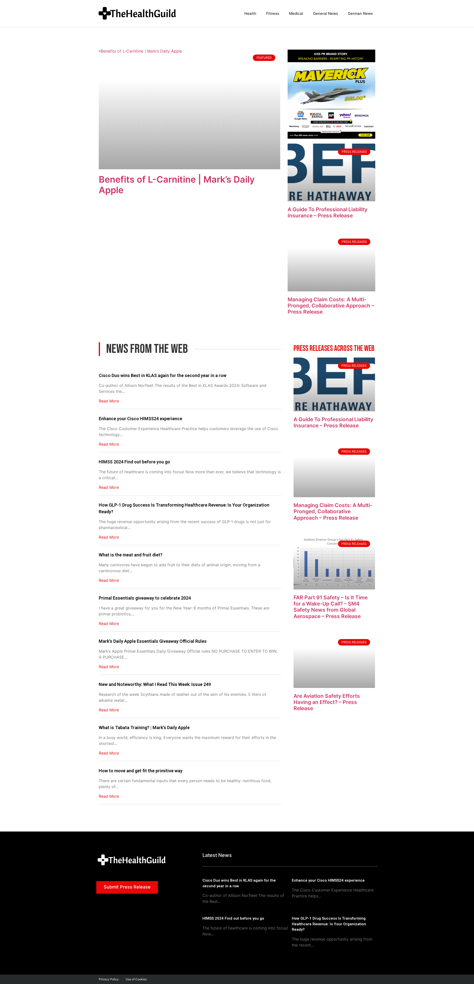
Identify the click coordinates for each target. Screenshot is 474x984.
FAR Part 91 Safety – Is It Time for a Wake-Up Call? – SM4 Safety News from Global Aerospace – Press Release (331, 606)
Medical (296, 13)
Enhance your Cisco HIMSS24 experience (140, 418)
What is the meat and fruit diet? (130, 554)
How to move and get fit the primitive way (140, 770)
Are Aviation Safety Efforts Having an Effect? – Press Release (327, 702)
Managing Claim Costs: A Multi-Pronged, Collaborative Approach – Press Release (331, 305)
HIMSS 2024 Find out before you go (134, 461)
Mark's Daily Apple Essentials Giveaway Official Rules (153, 641)
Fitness (272, 13)
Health (250, 13)
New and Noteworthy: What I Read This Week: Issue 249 (155, 684)
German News (360, 13)
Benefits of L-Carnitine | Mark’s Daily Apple (177, 184)
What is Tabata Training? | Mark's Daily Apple (144, 727)
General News (325, 13)
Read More (109, 400)
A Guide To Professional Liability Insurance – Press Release (327, 212)
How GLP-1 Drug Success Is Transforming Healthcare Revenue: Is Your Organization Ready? (184, 508)
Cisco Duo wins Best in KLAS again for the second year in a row (162, 375)
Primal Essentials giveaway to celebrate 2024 (145, 598)
